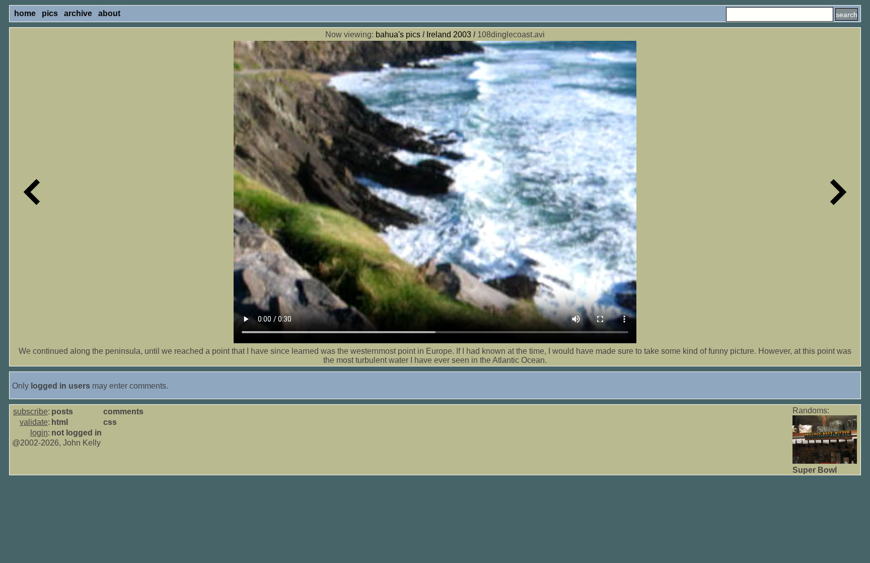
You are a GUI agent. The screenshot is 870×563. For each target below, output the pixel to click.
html (59, 422)
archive (78, 13)
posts (62, 411)
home (25, 13)
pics (50, 13)
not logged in (76, 432)
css (110, 422)
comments (123, 411)
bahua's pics (398, 34)
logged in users (60, 386)
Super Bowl (814, 470)
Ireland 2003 (448, 34)
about (109, 13)
